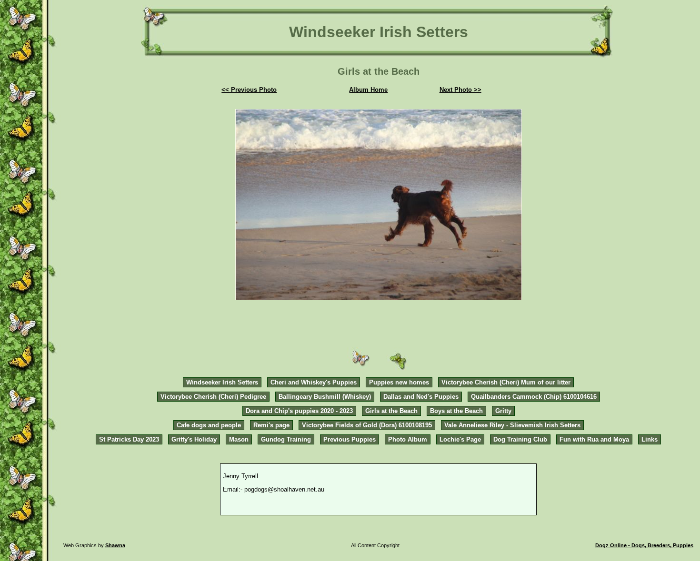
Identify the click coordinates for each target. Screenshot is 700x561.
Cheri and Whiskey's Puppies (313, 382)
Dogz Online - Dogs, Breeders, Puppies (644, 545)
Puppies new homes (399, 382)
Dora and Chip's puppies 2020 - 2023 (299, 410)
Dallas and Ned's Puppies (421, 396)
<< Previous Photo (249, 89)
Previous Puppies (349, 439)
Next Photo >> (460, 89)
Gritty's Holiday (194, 439)
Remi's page (271, 425)
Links (649, 439)
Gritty (503, 410)
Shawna (115, 545)
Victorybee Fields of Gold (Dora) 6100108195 (367, 425)
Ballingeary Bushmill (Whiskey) (325, 396)
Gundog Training (286, 439)
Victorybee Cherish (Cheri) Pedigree (213, 396)
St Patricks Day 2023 (129, 439)
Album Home (368, 89)
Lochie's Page (460, 439)
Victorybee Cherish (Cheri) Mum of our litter (505, 382)
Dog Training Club (520, 439)
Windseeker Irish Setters (222, 382)
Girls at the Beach (391, 410)
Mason (239, 439)
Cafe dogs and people (209, 425)
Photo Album (407, 439)
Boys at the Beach (456, 410)
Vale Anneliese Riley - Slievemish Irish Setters (512, 425)
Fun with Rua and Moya (594, 439)
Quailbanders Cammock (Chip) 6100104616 (534, 396)
